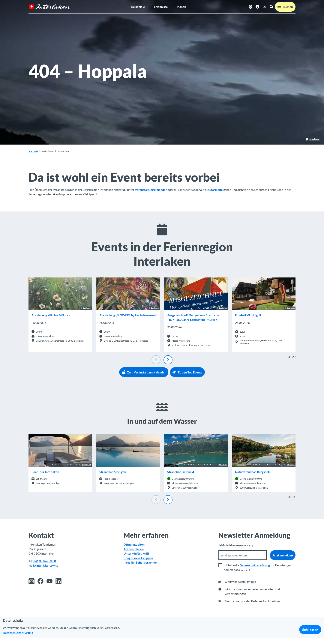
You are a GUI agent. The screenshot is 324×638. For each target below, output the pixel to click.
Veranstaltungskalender (151, 189)
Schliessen (310, 630)
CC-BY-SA (87, 465)
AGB (146, 553)
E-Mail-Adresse (235, 545)
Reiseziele (138, 6)
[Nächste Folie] (168, 359)
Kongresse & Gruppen (138, 558)
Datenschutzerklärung (255, 565)
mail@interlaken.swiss (43, 565)
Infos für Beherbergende (140, 562)
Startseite (33, 151)
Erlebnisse (161, 6)
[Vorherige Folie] (156, 359)
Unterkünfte (132, 553)
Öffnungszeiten (134, 544)
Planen (181, 6)
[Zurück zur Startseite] (49, 7)
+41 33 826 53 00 (44, 561)
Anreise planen (134, 549)
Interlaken (314, 139)
